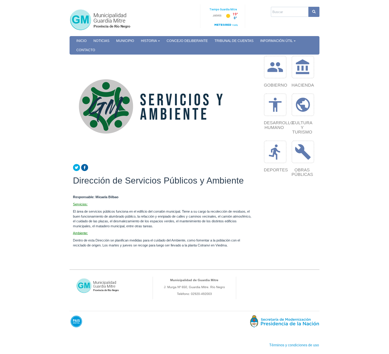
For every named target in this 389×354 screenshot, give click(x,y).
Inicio (81, 41)
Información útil (276, 41)
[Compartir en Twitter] (76, 167)
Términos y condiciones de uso (294, 345)
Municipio (125, 41)
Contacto (85, 50)
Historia (149, 41)
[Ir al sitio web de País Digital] (130, 321)
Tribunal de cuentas (234, 41)
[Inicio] (105, 17)
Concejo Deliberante (187, 41)
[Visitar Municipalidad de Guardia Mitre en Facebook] (84, 167)
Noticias (101, 41)
